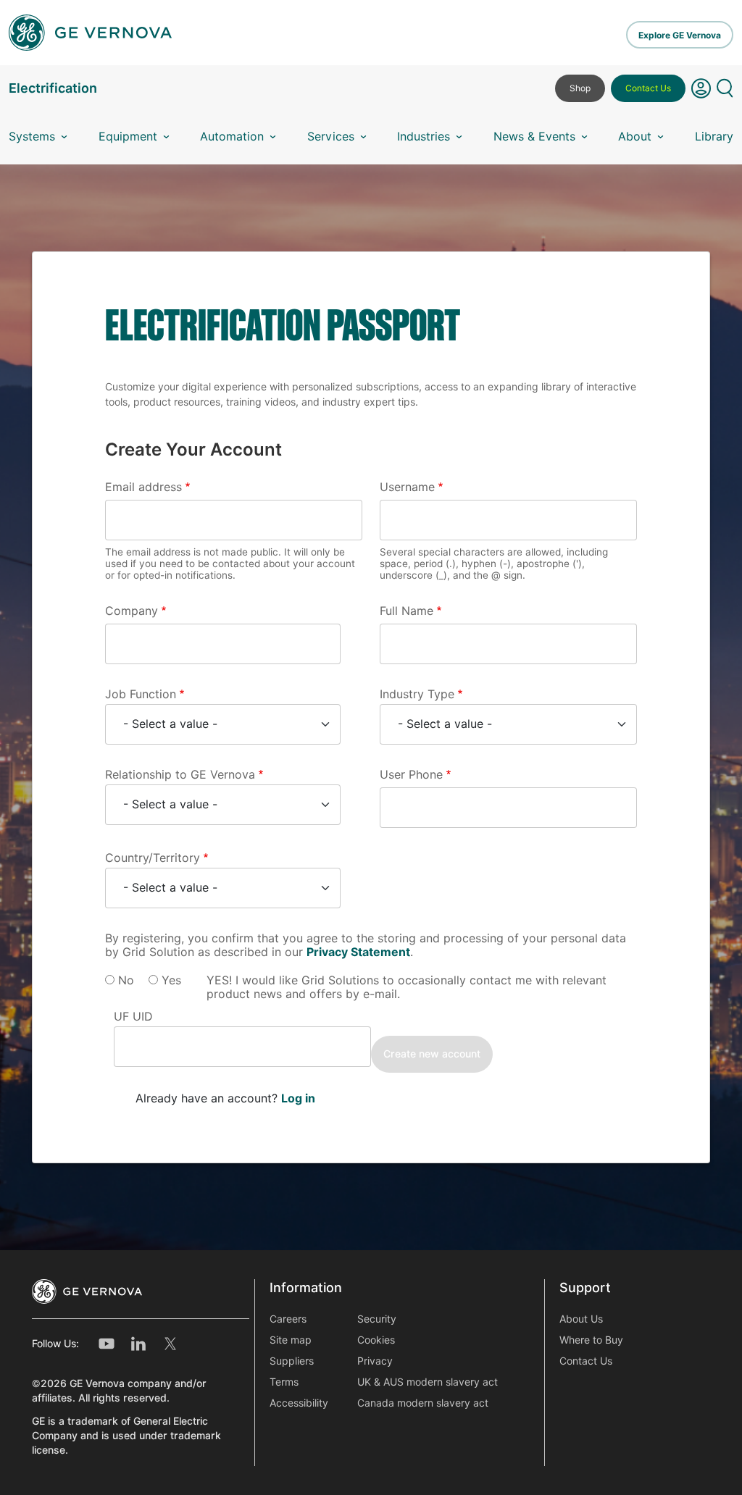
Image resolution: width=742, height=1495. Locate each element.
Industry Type (417, 694)
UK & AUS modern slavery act (427, 1382)
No (126, 980)
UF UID (133, 1016)
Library (714, 136)
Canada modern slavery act (422, 1403)
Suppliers (292, 1361)
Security (376, 1319)
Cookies (376, 1340)
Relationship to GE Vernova (180, 775)
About (634, 136)
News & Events (534, 136)
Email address (143, 487)
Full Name (406, 611)
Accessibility (299, 1403)
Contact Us (648, 88)
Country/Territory (152, 858)
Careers (288, 1319)
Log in (298, 1098)
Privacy (375, 1361)
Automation (232, 136)
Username (407, 487)
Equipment (128, 136)
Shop (580, 88)
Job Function (140, 694)
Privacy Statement (358, 952)
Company (131, 611)
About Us (581, 1319)
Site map (291, 1340)
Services (330, 136)
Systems (32, 136)
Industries (423, 136)
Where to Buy (591, 1340)
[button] (701, 94)
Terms (284, 1382)
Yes (171, 980)
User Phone (411, 775)
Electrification (53, 88)
